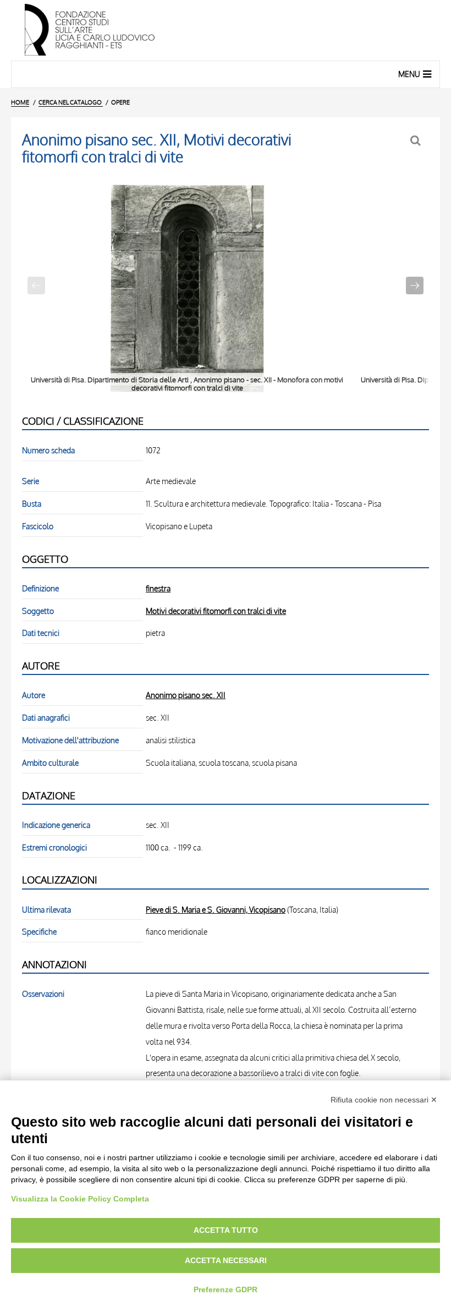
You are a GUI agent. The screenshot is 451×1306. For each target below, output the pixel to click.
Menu (409, 74)
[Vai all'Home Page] (225, 30)
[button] (415, 285)
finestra (158, 588)
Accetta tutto (226, 1230)
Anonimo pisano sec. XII (186, 695)
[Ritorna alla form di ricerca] (416, 140)
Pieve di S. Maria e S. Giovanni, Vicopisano (215, 909)
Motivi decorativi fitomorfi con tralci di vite (216, 611)
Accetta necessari (226, 1260)
